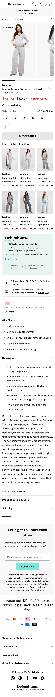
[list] (27, 12)
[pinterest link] (20, 678)
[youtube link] (35, 678)
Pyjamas (5, 19)
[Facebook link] (27, 678)
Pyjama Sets (17, 19)
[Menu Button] (4, 4)
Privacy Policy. (37, 590)
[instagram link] (13, 678)
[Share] (51, 19)
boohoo (6, 84)
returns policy (43, 292)
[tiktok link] (42, 678)
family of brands (32, 581)
